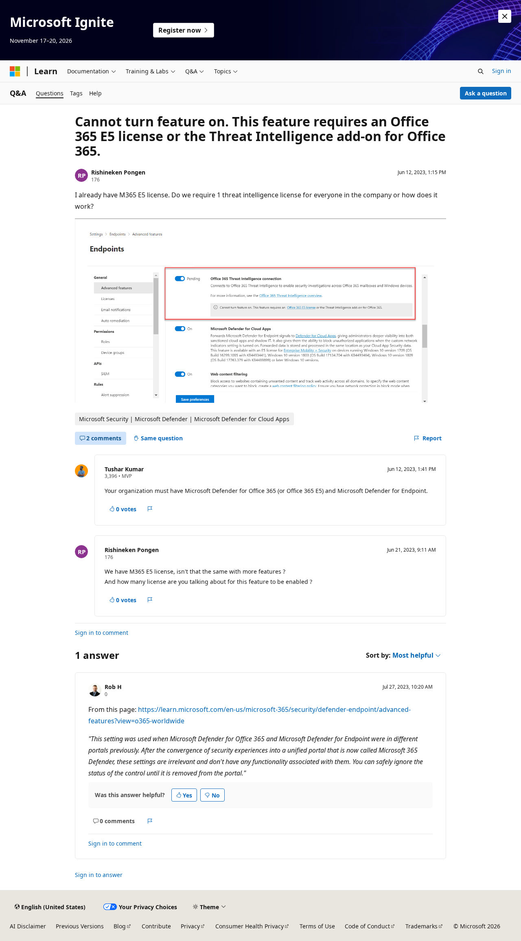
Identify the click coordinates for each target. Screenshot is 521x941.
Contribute (156, 926)
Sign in (501, 71)
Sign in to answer (99, 875)
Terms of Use (317, 926)
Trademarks (421, 926)
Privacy (190, 926)
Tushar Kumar (124, 469)
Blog (120, 926)
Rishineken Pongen (118, 172)
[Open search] (481, 71)
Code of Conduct (367, 926)
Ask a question (486, 93)
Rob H (113, 687)
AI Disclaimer (28, 926)
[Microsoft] (15, 71)
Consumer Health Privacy (249, 926)
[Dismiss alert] (504, 16)
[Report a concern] (150, 508)
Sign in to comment (101, 632)
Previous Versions (80, 926)
